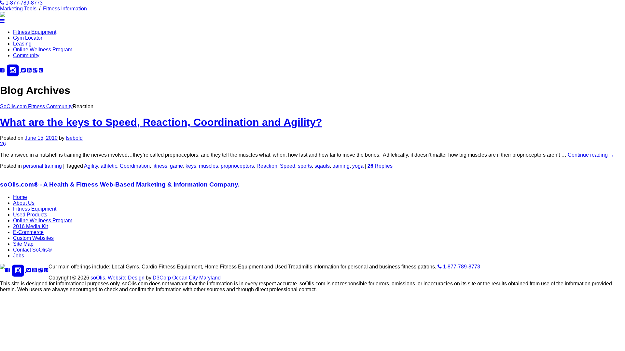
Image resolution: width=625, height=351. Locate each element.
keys (191, 166)
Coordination (135, 166)
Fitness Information (65, 8)
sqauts (322, 166)
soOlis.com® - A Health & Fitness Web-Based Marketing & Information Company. (120, 184)
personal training (42, 166)
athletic (109, 166)
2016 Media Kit (30, 226)
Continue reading (591, 155)
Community (26, 55)
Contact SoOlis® (32, 250)
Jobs (18, 255)
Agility (91, 166)
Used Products (30, 214)
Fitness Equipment (34, 32)
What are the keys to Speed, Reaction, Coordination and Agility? (161, 122)
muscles (208, 166)
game (176, 166)
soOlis (97, 277)
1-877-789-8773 (23, 3)
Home (20, 197)
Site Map (23, 244)
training (341, 166)
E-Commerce (28, 232)
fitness (159, 166)
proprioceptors (237, 166)
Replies (380, 166)
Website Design (126, 277)
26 (3, 144)
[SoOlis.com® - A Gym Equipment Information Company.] (2, 15)
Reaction (267, 166)
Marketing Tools (18, 8)
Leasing (22, 43)
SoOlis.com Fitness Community (36, 106)
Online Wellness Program (42, 49)
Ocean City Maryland (196, 277)
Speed (287, 166)
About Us (24, 203)
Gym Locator (27, 38)
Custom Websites (33, 238)
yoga (358, 166)
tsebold (74, 138)
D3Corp (162, 277)
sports (305, 166)
